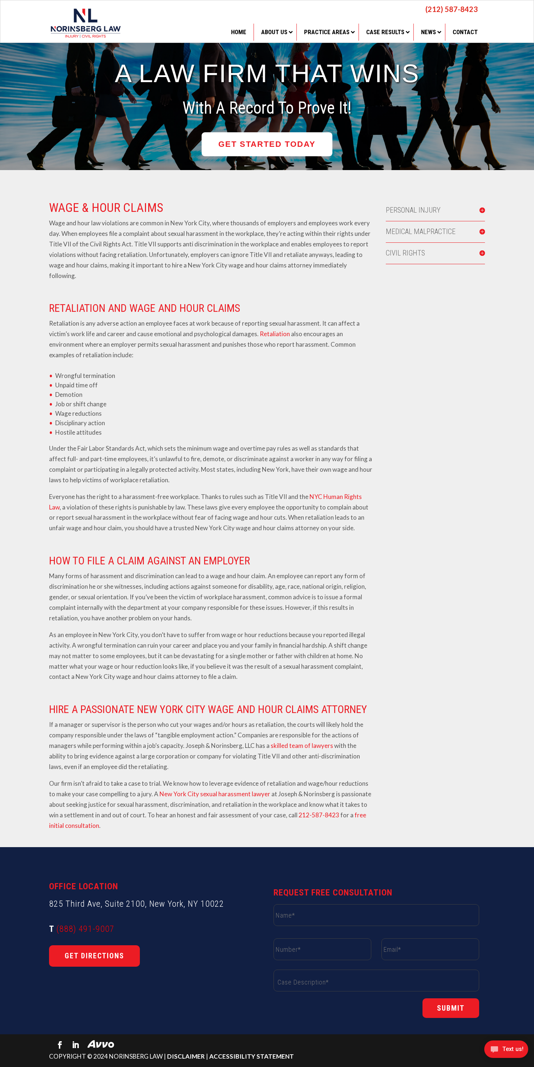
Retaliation (275, 334)
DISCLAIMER (186, 1056)
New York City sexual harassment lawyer (214, 794)
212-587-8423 (319, 815)
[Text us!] (506, 1051)
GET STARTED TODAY (267, 144)
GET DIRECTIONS (94, 955)
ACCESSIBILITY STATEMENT (251, 1056)
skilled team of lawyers (302, 745)
